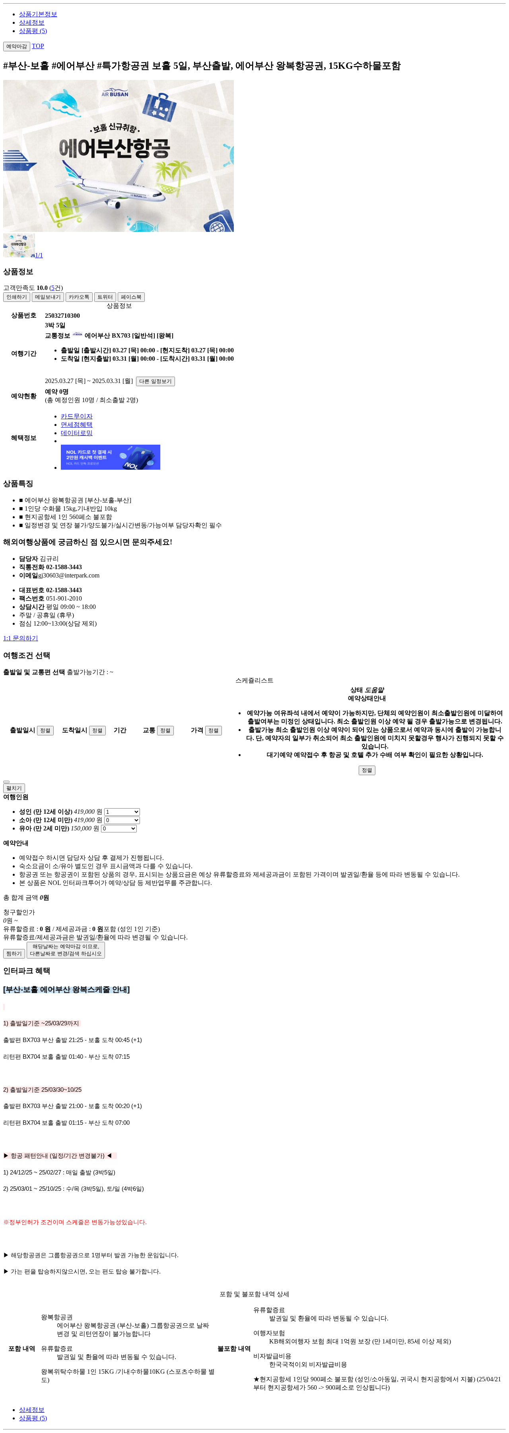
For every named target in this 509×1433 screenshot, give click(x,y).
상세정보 (32, 22)
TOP (38, 46)
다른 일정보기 (155, 381)
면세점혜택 (77, 424)
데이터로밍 (77, 433)
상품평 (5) (33, 30)
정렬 (45, 730)
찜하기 (14, 954)
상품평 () (33, 1418)
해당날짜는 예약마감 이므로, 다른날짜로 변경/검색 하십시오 (66, 950)
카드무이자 (77, 416)
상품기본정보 (38, 14)
